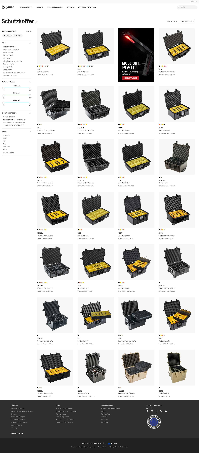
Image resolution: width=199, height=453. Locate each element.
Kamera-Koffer (8, 52)
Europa (113, 443)
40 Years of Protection (19, 422)
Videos (103, 411)
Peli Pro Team (106, 414)
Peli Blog (104, 422)
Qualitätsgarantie (62, 417)
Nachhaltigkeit (16, 425)
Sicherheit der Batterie (64, 422)
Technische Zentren (18, 419)
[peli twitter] (161, 411)
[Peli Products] (147, 411)
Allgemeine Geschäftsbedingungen (83, 447)
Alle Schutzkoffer (9, 46)
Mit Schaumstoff (9, 116)
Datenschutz (102, 447)
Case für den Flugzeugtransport (14, 72)
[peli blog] (166, 411)
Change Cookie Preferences (118, 447)
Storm (5, 138)
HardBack (6, 147)
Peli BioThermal (17, 433)
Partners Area (61, 414)
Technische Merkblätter (64, 419)
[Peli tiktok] (157, 411)
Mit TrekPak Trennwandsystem (14, 122)
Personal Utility (8, 152)
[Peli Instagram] (152, 411)
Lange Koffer (7, 70)
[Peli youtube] (147, 408)
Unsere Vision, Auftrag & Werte (22, 411)
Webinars (104, 419)
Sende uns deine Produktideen (67, 411)
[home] (8, 7)
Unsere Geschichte (18, 408)
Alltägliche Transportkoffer (12, 61)
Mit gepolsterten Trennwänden (14, 119)
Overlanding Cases (9, 75)
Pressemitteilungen (18, 417)
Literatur (104, 417)
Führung (14, 428)
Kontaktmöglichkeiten (64, 408)
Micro (5, 144)
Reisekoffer (7, 58)
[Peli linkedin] (152, 408)
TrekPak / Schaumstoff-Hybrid (13, 125)
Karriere (14, 414)
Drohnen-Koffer (8, 64)
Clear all (28, 31)
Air (4, 141)
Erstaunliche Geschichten (110, 408)
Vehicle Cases (8, 55)
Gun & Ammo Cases (11, 49)
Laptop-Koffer (8, 67)
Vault (5, 149)
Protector (6, 135)
